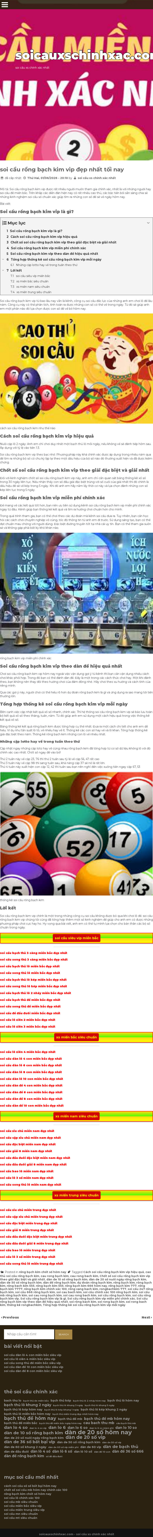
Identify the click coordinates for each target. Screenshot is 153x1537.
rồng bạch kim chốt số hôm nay (42, 1272)
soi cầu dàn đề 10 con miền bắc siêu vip (33, 1367)
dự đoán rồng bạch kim (94, 1282)
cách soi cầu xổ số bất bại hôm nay (30, 1486)
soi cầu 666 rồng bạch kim (35, 1292)
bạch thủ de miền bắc (36, 1401)
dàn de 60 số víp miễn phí (63, 1447)
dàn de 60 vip (90, 1447)
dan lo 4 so (16, 1427)
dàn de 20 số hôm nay (98, 1432)
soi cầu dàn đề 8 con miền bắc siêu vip (33, 1371)
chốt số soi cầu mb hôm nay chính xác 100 (35, 1490)
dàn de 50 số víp (111, 1442)
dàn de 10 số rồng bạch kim (66, 1279)
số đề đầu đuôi (54, 1456)
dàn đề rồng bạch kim (59, 1282)
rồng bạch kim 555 (50, 1286)
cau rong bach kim (84, 1276)
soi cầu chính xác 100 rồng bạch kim (110, 1292)
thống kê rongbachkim (24, 1305)
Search (64, 1334)
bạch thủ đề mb (70, 1419)
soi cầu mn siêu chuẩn (21, 1514)
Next (146, 1317)
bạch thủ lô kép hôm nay (23, 1409)
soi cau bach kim (69, 1292)
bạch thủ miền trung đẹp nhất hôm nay (75, 1414)
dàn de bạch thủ (120, 1447)
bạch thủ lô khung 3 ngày (68, 1405)
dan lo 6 (57, 1427)
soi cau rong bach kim (79, 1295)
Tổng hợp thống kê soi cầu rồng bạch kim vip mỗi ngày (84, 1305)
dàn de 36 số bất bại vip (29, 1442)
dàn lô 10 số (83, 1451)
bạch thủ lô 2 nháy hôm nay (89, 1401)
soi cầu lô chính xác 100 (22, 1498)
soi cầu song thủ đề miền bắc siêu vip (32, 1363)
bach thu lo (12, 1400)
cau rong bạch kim (55, 1276)
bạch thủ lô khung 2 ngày (27, 1405)
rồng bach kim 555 (20, 1286)
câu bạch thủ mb (126, 1423)
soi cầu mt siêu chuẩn (20, 1518)
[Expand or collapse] (148, 223)
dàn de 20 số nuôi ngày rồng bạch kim (117, 1279)
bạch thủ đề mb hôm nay (107, 1419)
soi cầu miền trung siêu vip (24, 1510)
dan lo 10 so (126, 1428)
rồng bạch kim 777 (122, 1286)
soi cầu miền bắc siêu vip (23, 1506)
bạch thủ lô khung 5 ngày (99, 1405)
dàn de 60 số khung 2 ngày (25, 1447)
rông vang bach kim (83, 1289)
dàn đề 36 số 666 (128, 1451)
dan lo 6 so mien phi (101, 1428)
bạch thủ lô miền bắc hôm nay (27, 1414)
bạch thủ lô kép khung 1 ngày (61, 1410)
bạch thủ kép (61, 1400)
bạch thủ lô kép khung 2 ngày (104, 1409)
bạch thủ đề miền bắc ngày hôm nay (60, 1423)
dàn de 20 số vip (85, 1437)
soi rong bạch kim (111, 1302)
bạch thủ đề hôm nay (30, 1418)
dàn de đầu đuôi (16, 1451)
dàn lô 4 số (40, 1451)
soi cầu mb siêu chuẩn (21, 1502)
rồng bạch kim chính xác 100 (45, 1289)
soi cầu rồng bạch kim (114, 1295)
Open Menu (5, 4)
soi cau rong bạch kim (45, 1295)
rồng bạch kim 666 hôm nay (86, 1286)
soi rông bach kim (82, 1302)
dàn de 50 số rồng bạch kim (21, 1282)
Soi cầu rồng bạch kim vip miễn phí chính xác (101, 1298)
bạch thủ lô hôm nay (123, 1400)
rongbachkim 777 (112, 1289)
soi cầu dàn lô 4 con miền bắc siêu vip (32, 1355)
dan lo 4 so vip (38, 1428)
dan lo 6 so (78, 1428)
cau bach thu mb (98, 1423)
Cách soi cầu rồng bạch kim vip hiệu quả (113, 1272)
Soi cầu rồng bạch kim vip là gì (43, 1298)
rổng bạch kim (124, 1282)
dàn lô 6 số (62, 1451)
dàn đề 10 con (102, 1452)
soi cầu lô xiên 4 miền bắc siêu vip (29, 1359)
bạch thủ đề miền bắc (20, 1423)
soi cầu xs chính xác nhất (97, 178)
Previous (11, 1317)
